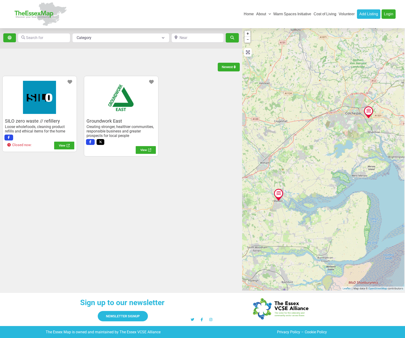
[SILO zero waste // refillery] (278, 195)
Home (249, 14)
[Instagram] (211, 319)
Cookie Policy (316, 332)
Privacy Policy (288, 332)
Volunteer (347, 14)
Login (388, 14)
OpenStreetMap (377, 288)
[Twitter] (192, 319)
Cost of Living (325, 14)
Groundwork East (104, 121)
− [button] (248, 39)
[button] (19, 145)
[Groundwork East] (368, 112)
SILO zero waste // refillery (32, 121)
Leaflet (347, 288)
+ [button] (248, 33)
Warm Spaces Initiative (292, 14)
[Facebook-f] (201, 319)
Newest (228, 67)
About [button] (261, 14)
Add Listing (368, 14)
